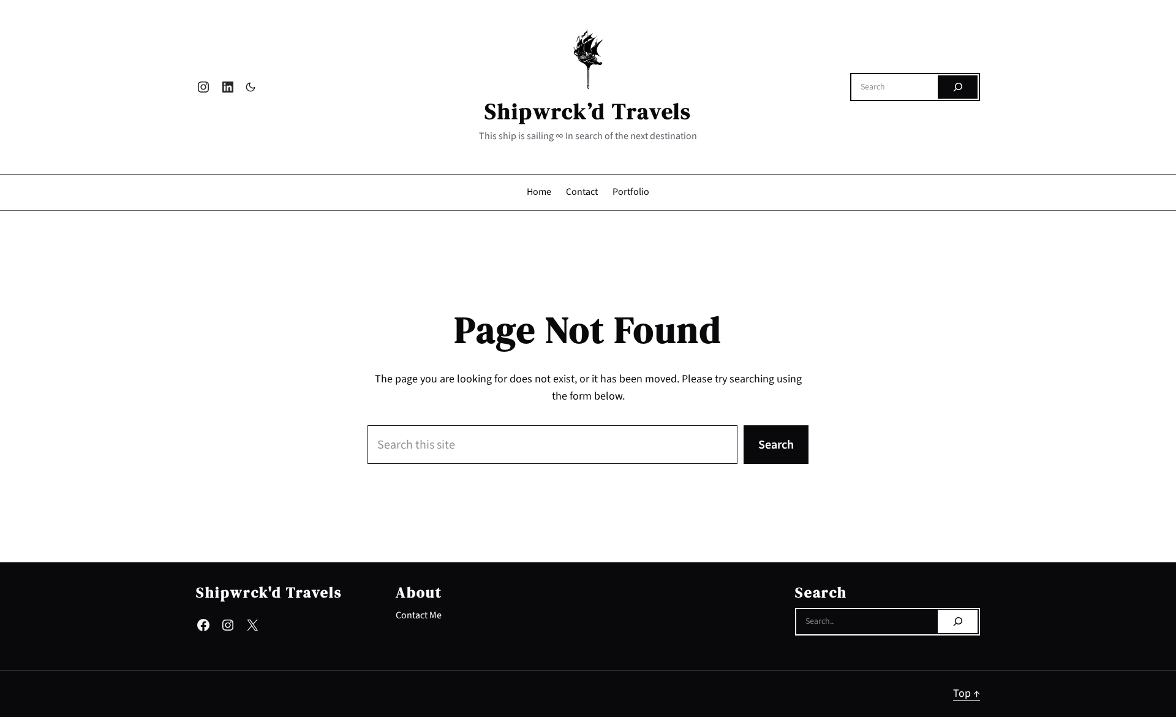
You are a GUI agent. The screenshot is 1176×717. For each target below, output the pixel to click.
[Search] (958, 87)
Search (776, 444)
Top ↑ (966, 693)
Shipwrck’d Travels (588, 111)
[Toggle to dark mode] (250, 87)
